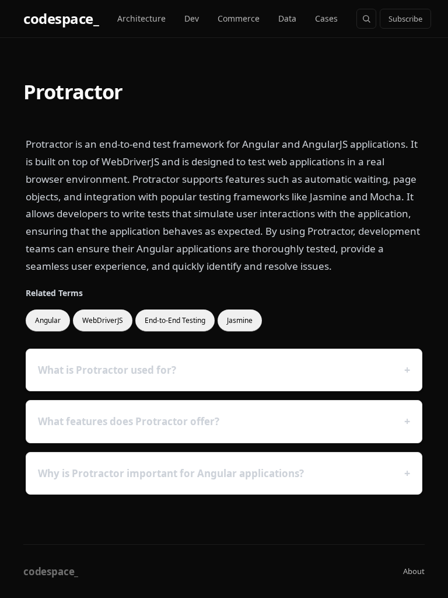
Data (287, 18)
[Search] (366, 19)
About (414, 571)
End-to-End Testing (175, 320)
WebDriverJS (102, 320)
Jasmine (240, 320)
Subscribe (405, 18)
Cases (326, 18)
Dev (191, 18)
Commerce (239, 18)
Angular (48, 320)
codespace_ (61, 18)
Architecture (141, 18)
